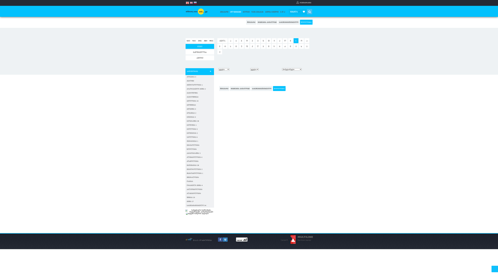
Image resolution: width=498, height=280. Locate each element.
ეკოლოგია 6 (192, 137)
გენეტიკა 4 (191, 117)
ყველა (222, 41)
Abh (205, 41)
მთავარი (224, 12)
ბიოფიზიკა (191, 105)
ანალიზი (190, 81)
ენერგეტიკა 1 (192, 141)
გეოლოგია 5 (192, 129)
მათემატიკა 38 (193, 165)
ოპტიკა (190, 181)
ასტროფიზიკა (192, 97)
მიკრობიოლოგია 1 (195, 173)
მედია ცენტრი (272, 12)
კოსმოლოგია (192, 161)
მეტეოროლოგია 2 (194, 169)
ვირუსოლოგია (193, 145)
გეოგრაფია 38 (193, 121)
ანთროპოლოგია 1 (195, 85)
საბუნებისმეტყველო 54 (196, 206)
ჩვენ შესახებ (257, 12)
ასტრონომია (192, 93)
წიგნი (199, 47)
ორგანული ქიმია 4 (195, 185)
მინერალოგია (193, 177)
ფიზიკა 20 (191, 198)
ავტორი (199, 58)
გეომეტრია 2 (192, 133)
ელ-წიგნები (235, 12)
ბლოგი (246, 12)
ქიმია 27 (190, 202)
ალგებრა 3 (191, 77)
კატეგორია (192, 71)
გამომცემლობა (200, 52)
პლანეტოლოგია (194, 193)
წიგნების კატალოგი (267, 22)
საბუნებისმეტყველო (288, 22)
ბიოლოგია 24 (192, 101)
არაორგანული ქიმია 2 (196, 89)
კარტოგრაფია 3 (193, 153)
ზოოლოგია (306, 22)
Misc (211, 41)
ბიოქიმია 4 (191, 109)
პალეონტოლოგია (194, 189)
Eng (200, 41)
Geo (188, 41)
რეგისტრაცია (305, 3)
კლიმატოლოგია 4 (194, 157)
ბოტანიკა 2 (191, 113)
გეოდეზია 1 (192, 125)
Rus (194, 41)
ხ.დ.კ (282, 12)
